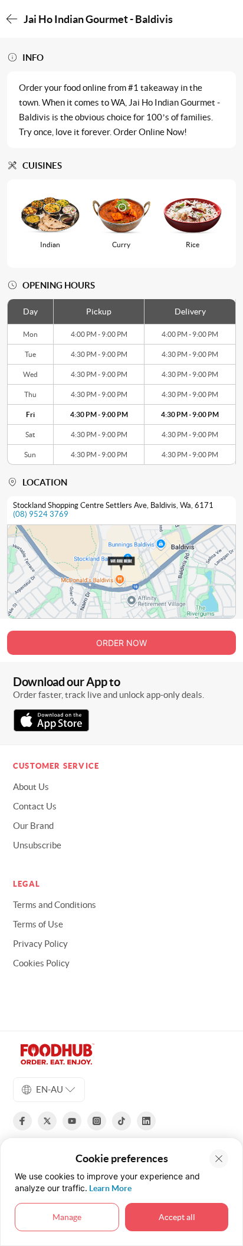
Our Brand (33, 826)
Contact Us (35, 806)
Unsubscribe (37, 845)
